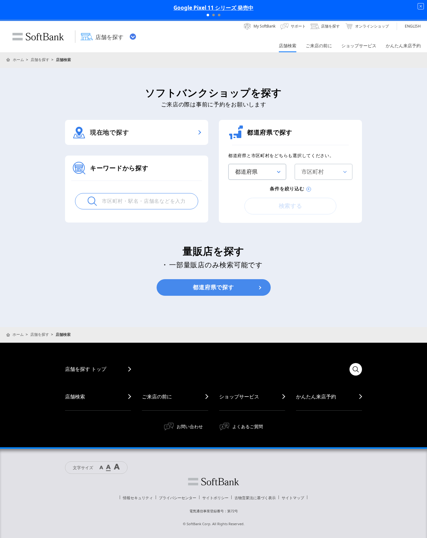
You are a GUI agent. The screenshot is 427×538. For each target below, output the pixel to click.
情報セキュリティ (138, 497)
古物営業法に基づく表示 (255, 497)
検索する (290, 206)
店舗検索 (75, 396)
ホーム (18, 59)
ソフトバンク (213, 481)
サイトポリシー (215, 497)
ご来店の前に (157, 396)
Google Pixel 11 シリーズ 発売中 (213, 7)
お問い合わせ (190, 426)
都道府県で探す (213, 287)
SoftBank (38, 36)
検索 (355, 369)
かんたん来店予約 (316, 396)
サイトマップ (293, 497)
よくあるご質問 (247, 426)
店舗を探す (40, 59)
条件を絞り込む (287, 188)
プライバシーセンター (177, 497)
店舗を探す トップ (85, 369)
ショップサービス (239, 396)
